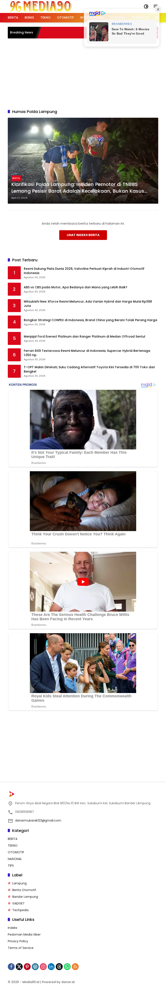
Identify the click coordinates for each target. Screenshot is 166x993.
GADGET (18, 903)
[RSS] (75, 966)
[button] (146, 6)
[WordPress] (35, 966)
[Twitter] (19, 966)
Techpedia (20, 910)
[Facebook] (11, 966)
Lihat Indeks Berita (83, 235)
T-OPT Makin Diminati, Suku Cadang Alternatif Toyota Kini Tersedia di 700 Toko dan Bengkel (89, 369)
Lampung (19, 883)
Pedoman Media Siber (24, 934)
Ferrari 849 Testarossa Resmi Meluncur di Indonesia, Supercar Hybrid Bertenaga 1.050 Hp (87, 353)
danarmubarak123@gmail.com (38, 820)
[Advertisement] (87, 73)
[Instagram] (43, 966)
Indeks (12, 928)
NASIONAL (15, 859)
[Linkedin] (51, 966)
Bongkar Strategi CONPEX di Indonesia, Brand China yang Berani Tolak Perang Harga (90, 320)
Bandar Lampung (25, 897)
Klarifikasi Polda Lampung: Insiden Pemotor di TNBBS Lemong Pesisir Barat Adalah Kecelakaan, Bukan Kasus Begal (77, 188)
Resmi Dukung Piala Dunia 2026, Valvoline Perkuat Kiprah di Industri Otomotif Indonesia (84, 271)
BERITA (16, 178)
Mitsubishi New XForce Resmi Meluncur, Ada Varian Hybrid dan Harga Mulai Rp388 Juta (88, 304)
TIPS (11, 865)
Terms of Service (21, 948)
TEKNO (13, 845)
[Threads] (59, 966)
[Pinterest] (27, 966)
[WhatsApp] (67, 966)
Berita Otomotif (24, 890)
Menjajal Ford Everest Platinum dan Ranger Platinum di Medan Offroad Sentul (84, 337)
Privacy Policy (18, 941)
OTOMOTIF (16, 852)
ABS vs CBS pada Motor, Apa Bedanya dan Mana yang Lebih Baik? (75, 287)
